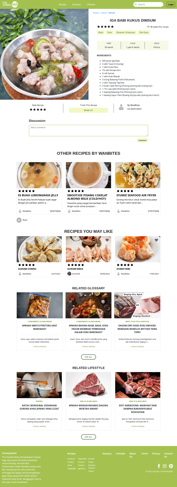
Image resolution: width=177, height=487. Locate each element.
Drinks (91, 462)
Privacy (156, 453)
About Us (133, 455)
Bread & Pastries (91, 466)
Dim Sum (143, 32)
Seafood (71, 458)
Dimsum (112, 13)
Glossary (76, 4)
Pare (109, 32)
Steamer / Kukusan (125, 32)
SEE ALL (88, 357)
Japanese (82, 468)
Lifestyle (91, 4)
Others (91, 471)
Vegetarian (82, 458)
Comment (142, 140)
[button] (6, 54)
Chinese (104, 13)
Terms (144, 453)
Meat (70, 465)
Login (171, 4)
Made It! (88, 110)
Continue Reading (39, 346)
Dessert (81, 462)
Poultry (71, 462)
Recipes (63, 4)
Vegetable (72, 468)
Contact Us (168, 455)
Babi (100, 32)
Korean (91, 458)
